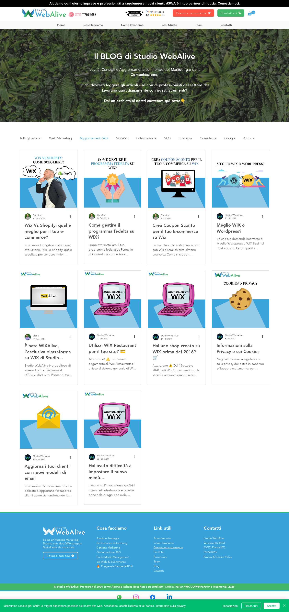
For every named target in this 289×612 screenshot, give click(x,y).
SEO (167, 138)
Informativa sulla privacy (171, 606)
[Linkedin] (169, 597)
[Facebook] (152, 597)
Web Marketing (60, 138)
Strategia (185, 138)
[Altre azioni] (72, 216)
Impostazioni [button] (230, 606)
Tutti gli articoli (30, 138)
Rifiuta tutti (251, 606)
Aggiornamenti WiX (94, 138)
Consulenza (208, 138)
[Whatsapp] (119, 597)
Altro (247, 138)
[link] (251, 13)
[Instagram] (136, 597)
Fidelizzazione (146, 138)
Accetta (271, 606)
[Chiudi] (284, 606)
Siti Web (122, 138)
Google (229, 138)
